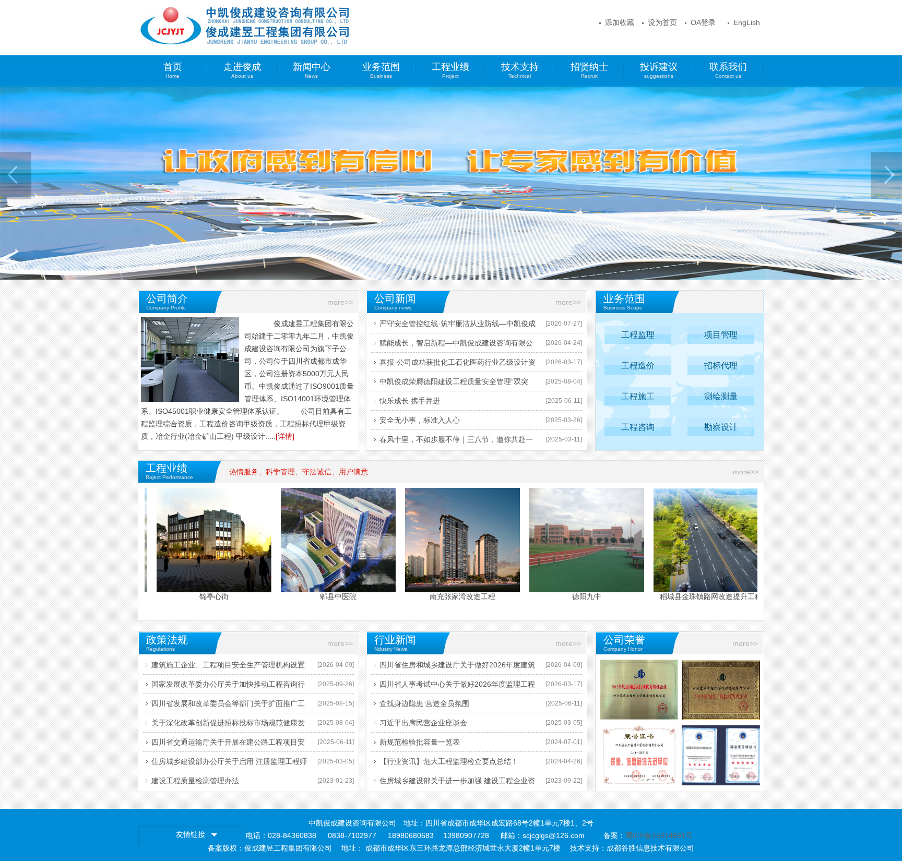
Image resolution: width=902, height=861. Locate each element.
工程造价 (638, 365)
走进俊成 (242, 70)
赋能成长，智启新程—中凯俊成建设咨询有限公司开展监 (456, 345)
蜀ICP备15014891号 (659, 835)
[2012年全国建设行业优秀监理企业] (639, 690)
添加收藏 (619, 22)
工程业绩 (450, 70)
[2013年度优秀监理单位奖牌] (721, 690)
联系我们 (728, 70)
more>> (340, 302)
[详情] (285, 436)
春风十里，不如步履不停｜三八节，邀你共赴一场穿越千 (456, 442)
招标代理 (721, 365)
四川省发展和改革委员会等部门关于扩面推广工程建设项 (228, 706)
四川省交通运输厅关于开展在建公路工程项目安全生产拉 (228, 744)
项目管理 (721, 334)
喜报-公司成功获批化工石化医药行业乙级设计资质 (457, 365)
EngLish (746, 22)
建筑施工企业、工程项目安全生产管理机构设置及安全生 (228, 667)
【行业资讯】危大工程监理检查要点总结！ (448, 761)
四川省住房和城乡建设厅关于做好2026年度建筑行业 (457, 667)
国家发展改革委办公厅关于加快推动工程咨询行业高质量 (228, 686)
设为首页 (662, 22)
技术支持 (520, 70)
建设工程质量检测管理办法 (195, 780)
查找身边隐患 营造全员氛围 (424, 703)
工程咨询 (638, 427)
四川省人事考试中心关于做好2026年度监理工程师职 (457, 686)
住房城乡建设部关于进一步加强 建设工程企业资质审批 (457, 783)
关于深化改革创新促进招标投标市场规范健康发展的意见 (228, 725)
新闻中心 (311, 70)
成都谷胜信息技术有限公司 (650, 848)
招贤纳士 (589, 70)
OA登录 (703, 22)
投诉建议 (659, 70)
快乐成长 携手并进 (409, 401)
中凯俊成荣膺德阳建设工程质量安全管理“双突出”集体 (453, 384)
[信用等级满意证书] (721, 755)
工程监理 (638, 334)
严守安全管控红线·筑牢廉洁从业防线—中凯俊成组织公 (457, 326)
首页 (172, 70)
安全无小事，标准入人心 (419, 420)
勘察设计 (721, 427)
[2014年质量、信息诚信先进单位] (639, 755)
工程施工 (638, 396)
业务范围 (381, 70)
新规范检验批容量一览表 (419, 742)
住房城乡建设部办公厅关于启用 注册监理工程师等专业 (229, 764)
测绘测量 (721, 396)
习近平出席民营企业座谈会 (423, 723)
